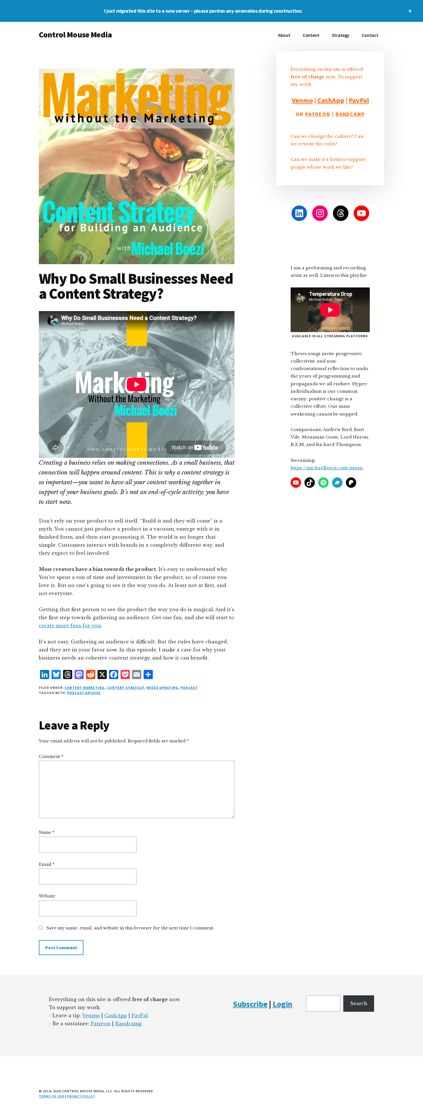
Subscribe (250, 1004)
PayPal (359, 100)
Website (47, 896)
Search (358, 1003)
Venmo (302, 100)
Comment (51, 756)
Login (283, 1004)
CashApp (330, 100)
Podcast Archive (83, 693)
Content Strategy (125, 687)
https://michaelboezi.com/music (327, 467)
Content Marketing (84, 687)
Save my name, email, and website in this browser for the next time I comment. (130, 928)
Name (46, 832)
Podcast (189, 687)
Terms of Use (51, 1096)
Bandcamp (350, 114)
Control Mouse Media (75, 34)
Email (46, 864)
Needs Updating (162, 687)
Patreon (317, 114)
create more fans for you (70, 625)
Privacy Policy (81, 1096)
